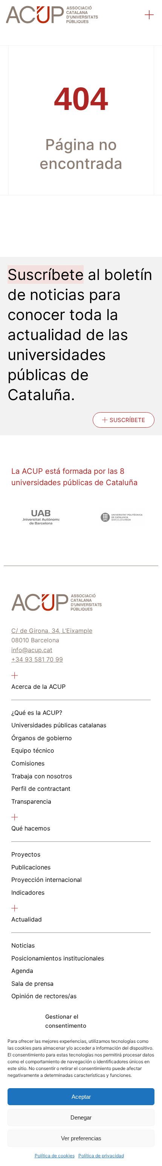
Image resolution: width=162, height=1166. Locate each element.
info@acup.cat (31, 650)
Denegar (81, 1117)
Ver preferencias (81, 1138)
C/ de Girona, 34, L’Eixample (51, 630)
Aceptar (81, 1096)
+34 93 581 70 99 (37, 659)
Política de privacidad (101, 1155)
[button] (149, 16)
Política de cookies (55, 1155)
